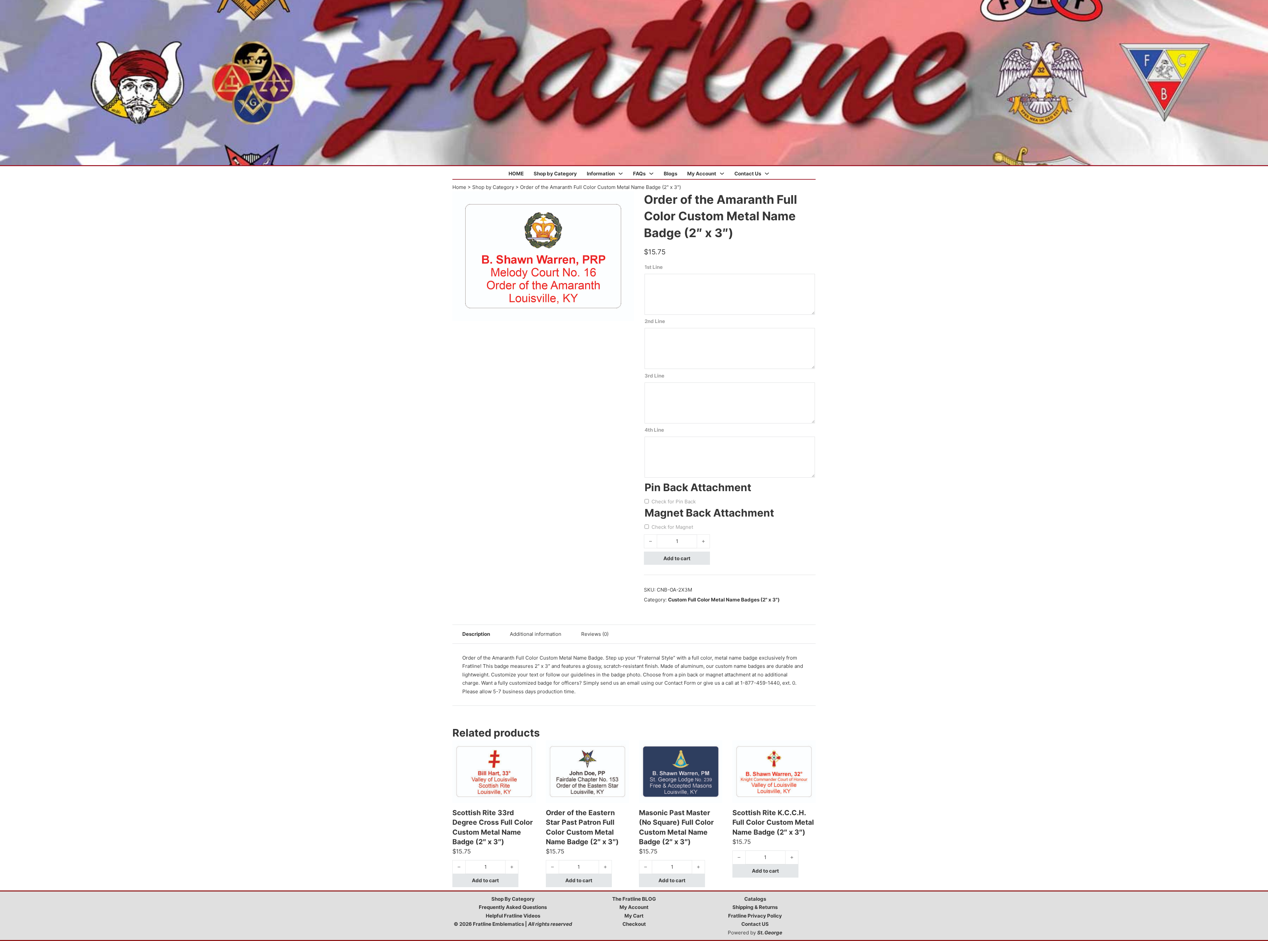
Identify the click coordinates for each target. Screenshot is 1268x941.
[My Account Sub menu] (722, 173)
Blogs (670, 173)
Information (601, 173)
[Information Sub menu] (620, 173)
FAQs (639, 173)
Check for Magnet (672, 527)
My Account (701, 173)
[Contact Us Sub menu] (766, 173)
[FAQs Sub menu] (651, 173)
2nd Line (655, 321)
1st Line (654, 267)
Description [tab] (476, 634)
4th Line (654, 430)
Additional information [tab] (535, 634)
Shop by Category (555, 173)
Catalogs (755, 899)
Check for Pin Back (674, 501)
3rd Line (654, 376)
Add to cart (676, 558)
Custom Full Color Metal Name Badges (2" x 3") (724, 600)
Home (459, 187)
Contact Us (747, 173)
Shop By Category (513, 899)
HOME (516, 173)
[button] (625, 200)
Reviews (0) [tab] (595, 634)
